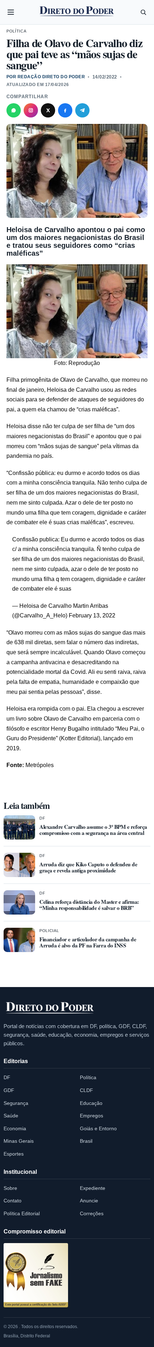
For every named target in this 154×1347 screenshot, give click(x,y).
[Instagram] (31, 110)
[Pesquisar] (143, 12)
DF (42, 818)
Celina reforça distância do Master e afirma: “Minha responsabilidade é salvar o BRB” (89, 905)
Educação (91, 1103)
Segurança (16, 1103)
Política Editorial (22, 1213)
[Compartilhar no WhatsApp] (13, 110)
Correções (92, 1213)
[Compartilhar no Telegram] (82, 110)
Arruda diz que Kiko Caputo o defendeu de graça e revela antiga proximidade (88, 867)
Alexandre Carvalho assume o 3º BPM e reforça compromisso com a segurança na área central (93, 830)
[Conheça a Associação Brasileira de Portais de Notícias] (36, 1275)
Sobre (10, 1188)
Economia (15, 1128)
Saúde (11, 1115)
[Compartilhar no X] (48, 110)
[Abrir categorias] (11, 12)
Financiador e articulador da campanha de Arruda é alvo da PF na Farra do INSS (87, 942)
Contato (12, 1200)
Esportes (14, 1154)
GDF (9, 1090)
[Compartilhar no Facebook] (65, 110)
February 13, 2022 (92, 615)
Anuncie (89, 1200)
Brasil (86, 1141)
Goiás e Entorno (98, 1128)
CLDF (86, 1090)
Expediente (92, 1188)
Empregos (91, 1115)
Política (16, 31)
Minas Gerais (19, 1141)
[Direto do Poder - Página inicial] (50, 1008)
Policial (49, 930)
